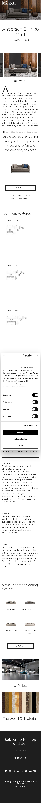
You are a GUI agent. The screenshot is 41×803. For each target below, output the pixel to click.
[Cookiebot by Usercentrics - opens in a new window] (24, 355)
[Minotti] (9, 3)
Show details (29, 425)
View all (22, 81)
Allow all (20, 432)
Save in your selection (21, 198)
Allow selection (20, 439)
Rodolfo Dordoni (20, 40)
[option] (20, 10)
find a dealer (24, 196)
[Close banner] (37, 356)
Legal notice (20, 784)
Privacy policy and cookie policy (20, 781)
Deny (20, 446)
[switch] (35, 402)
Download (20, 188)
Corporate (20, 786)
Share (13, 196)
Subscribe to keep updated (20, 742)
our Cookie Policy (30, 373)
